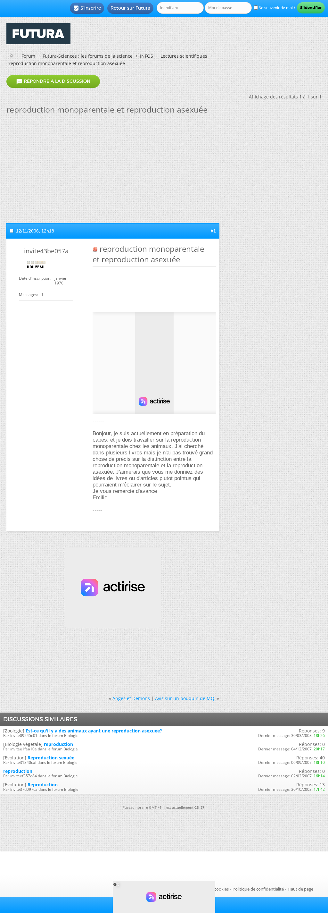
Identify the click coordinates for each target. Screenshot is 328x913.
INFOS (146, 56)
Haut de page (300, 889)
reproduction (58, 744)
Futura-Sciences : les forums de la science (88, 56)
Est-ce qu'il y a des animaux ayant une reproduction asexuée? (94, 731)
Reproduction (43, 785)
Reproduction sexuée (51, 758)
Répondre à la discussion (53, 81)
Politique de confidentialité (258, 889)
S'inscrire (87, 8)
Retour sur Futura (130, 8)
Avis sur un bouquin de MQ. (185, 698)
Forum (28, 56)
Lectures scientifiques (183, 56)
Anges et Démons (131, 698)
